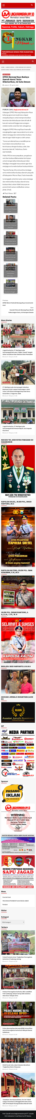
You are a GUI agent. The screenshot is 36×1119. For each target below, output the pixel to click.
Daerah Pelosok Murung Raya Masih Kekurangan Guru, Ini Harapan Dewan (21, 310)
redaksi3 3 (6, 85)
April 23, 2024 (15, 85)
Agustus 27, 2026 (13, 396)
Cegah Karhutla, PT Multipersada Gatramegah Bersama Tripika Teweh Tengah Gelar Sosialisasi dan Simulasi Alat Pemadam (18, 352)
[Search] (33, 61)
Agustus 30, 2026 (13, 961)
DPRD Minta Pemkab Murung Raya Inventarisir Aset (18, 302)
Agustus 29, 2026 (13, 356)
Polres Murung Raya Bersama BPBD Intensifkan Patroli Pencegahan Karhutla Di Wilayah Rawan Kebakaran (17, 1030)
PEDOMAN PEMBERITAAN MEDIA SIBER (16, 901)
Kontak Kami (7, 897)
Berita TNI (5, 1095)
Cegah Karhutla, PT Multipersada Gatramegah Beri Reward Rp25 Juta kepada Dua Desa (17, 428)
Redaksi (5, 904)
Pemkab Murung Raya (8, 952)
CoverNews (18, 1116)
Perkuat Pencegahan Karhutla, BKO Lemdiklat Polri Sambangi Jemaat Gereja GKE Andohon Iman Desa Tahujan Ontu (17, 993)
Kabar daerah (6, 74)
